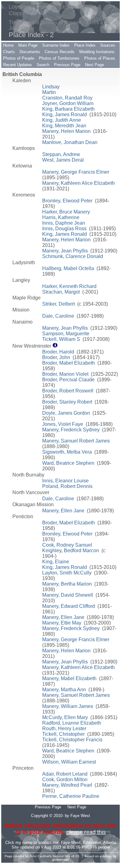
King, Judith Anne (61, 120)
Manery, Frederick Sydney (71, 429)
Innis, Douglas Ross (64, 228)
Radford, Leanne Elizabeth (71, 723)
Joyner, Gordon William (67, 103)
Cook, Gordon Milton (64, 779)
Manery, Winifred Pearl (67, 785)
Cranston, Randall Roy (67, 97)
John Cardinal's (40, 856)
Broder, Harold (58, 351)
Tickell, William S (61, 339)
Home (8, 45)
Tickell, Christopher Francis (72, 739)
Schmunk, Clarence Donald (72, 256)
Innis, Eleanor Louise (65, 480)
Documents (30, 51)
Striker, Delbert (58, 304)
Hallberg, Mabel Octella (68, 268)
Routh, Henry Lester (64, 728)
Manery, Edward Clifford (68, 606)
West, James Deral (63, 160)
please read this (86, 832)
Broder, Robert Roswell (67, 390)
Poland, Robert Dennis (67, 486)
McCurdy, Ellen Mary (65, 717)
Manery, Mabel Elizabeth (69, 678)
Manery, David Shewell (67, 595)
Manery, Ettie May (61, 622)
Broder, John (56, 357)
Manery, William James (67, 706)
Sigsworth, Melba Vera (67, 452)
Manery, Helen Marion (66, 131)
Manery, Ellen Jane (63, 510)
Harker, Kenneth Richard (69, 286)
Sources (107, 45)
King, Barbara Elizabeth (68, 109)
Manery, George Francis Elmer (75, 172)
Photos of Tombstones (59, 58)
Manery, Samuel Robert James (76, 440)
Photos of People (18, 58)
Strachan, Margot (61, 291)
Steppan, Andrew (61, 154)
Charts (9, 51)
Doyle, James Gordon (66, 413)
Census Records (59, 51)
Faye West (70, 842)
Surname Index (55, 45)
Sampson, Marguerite (65, 333)
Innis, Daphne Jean (63, 223)
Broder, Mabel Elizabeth (68, 363)
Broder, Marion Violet (65, 374)
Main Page (28, 45)
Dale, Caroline (58, 316)
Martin (49, 92)
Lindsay (51, 86)
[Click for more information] (55, 346)
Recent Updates (17, 64)
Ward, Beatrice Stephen (68, 463)
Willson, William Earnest (69, 761)
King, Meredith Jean (64, 125)
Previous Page (67, 64)
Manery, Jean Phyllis (65, 250)
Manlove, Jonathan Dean (69, 142)
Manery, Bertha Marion (67, 584)
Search (43, 64)
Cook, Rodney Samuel (67, 545)
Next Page (94, 64)
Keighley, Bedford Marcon (70, 550)
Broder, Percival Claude (68, 379)
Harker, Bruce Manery (66, 211)
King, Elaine (55, 561)
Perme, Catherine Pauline (70, 796)
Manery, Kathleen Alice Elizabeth (78, 183)
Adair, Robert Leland (64, 774)
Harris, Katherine (60, 217)
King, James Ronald (64, 114)
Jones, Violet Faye (62, 424)
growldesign (60, 859)
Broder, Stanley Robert (67, 401)
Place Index (85, 45)
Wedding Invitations (96, 51)
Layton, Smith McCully (67, 572)
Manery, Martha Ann (64, 689)
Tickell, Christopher (63, 734)
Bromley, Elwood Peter (67, 200)
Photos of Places (99, 58)
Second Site (61, 856)
